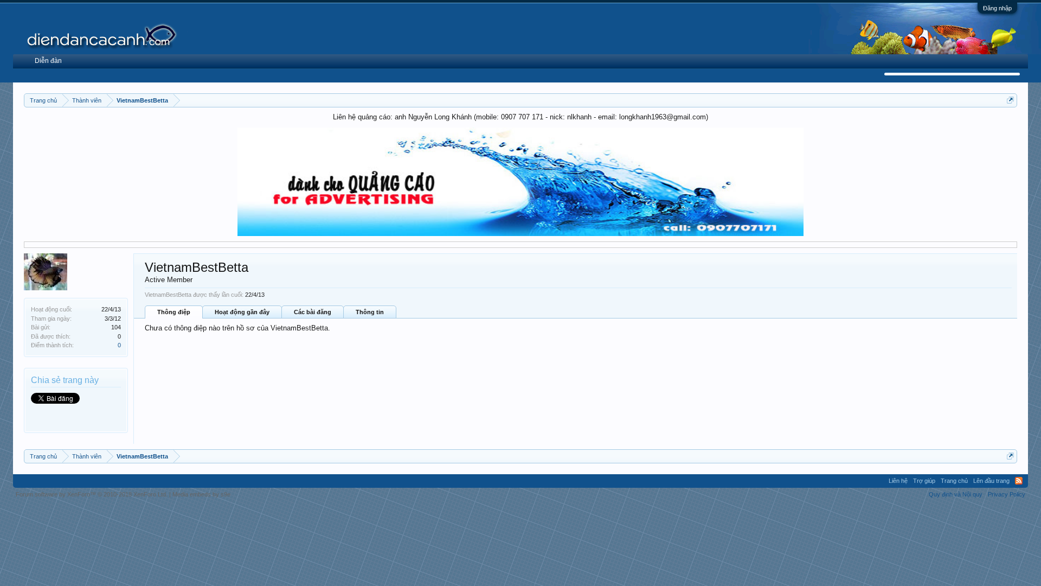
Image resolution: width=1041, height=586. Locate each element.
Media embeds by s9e (201, 494)
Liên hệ (898, 480)
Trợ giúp (924, 480)
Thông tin (370, 312)
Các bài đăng (312, 312)
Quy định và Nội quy (955, 494)
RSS (1019, 481)
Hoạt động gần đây (242, 312)
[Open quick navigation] (1010, 100)
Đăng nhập (997, 8)
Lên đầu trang (991, 480)
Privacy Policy (1006, 494)
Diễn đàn (48, 61)
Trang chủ (954, 480)
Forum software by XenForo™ (92, 494)
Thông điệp (173, 312)
